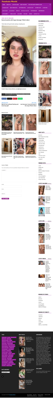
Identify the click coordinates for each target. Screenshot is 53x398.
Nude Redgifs (9, 358)
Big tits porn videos (5, 340)
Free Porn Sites (42, 143)
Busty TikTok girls (6, 95)
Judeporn (40, 159)
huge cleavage (13, 95)
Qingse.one (41, 167)
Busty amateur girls (11, 344)
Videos (30, 13)
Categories (5, 13)
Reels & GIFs (13, 13)
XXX (39, 154)
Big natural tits (13, 337)
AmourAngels (41, 303)
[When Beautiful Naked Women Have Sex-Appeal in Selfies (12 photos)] (22, 348)
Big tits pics (9, 338)
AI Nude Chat (5, 7)
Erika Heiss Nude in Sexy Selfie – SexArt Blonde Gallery (48, 187)
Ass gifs (8, 337)
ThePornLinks (41, 138)
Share (5, 98)
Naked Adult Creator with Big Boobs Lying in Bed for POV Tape (48, 286)
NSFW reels (4, 358)
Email (3, 189)
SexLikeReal (41, 23)
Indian (40, 320)
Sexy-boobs (9, 359)
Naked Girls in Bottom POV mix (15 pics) (30, 370)
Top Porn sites (22, 7)
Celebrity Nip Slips (42, 34)
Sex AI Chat (5, 10)
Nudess (40, 169)
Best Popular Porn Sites (43, 136)
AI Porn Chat (38, 7)
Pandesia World (12, 394)
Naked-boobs (11, 355)
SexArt (40, 302)
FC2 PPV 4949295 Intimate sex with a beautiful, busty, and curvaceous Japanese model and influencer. (47, 266)
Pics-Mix (25, 13)
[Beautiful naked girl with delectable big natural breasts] (42, 245)
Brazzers (40, 135)
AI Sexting (45, 7)
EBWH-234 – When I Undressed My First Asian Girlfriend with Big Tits (48, 277)
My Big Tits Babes (42, 37)
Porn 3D (34, 394)
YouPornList (41, 147)
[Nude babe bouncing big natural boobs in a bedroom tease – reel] (42, 234)
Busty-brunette (9, 343)
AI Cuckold (11, 10)
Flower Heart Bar (42, 179)
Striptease (13, 364)
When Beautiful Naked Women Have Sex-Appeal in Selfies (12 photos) (30, 349)
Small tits (8, 364)
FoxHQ (40, 35)
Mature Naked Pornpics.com (35, 4)
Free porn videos (5, 352)
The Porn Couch (42, 155)
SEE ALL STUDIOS (42, 307)
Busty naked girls (5, 346)
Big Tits (6, 18)
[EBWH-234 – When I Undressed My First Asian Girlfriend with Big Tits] (42, 275)
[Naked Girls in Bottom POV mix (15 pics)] (22, 369)
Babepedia (41, 39)
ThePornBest (41, 140)
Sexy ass (14, 359)
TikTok (3, 18)
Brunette (13, 341)
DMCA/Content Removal (32, 395)
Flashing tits (9, 350)
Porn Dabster (41, 152)
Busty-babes (4, 343)
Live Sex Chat (30, 7)
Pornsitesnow (41, 145)
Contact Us (40, 395)
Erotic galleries (11, 349)
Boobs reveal (9, 341)
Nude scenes (4, 359)
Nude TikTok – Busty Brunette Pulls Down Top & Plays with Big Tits (19, 157)
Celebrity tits (12, 347)
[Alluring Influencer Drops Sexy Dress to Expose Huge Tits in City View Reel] (42, 223)
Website (3, 193)
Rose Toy (9, 4)
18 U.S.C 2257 (47, 394)
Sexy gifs (10, 361)
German (40, 318)
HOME (3, 4)
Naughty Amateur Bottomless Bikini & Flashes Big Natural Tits (31, 157)
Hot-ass (10, 352)
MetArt (40, 297)
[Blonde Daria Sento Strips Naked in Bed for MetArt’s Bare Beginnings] (42, 196)
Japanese (41, 316)
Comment (4, 170)
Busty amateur (4, 344)
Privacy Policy (40, 394)
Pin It (15, 98)
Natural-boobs (10, 356)
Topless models (9, 365)
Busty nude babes (12, 346)
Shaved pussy (11, 362)
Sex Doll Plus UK (25, 10)
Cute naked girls (5, 349)
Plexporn (40, 172)
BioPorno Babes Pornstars (44, 170)
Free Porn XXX (42, 27)
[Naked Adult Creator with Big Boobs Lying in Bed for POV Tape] (42, 283)
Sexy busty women (5, 361)
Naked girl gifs (4, 356)
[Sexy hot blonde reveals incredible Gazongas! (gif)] (22, 380)
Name (3, 184)
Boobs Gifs (4, 341)
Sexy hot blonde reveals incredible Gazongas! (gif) (29, 381)
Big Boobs (41, 32)
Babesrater (41, 25)
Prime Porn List (42, 141)
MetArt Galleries (4, 355)
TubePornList (41, 148)
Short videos (4, 364)
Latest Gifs (41, 221)
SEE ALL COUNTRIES (43, 324)
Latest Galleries (43, 183)
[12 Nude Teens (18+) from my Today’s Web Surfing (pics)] (22, 358)
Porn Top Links (42, 157)
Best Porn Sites (13, 7)
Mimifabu (40, 174)
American (40, 314)
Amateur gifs (4, 337)
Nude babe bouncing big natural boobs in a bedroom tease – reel (19, 133)
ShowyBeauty (41, 305)
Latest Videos (42, 258)
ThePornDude (34, 10)
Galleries (19, 13)
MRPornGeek (41, 10)
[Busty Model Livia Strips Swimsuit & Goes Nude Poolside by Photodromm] (42, 207)
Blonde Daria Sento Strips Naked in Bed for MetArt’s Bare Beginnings (47, 199)
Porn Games (29, 394)
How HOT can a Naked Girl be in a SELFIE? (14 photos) (29, 338)
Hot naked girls (4, 353)
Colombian (41, 321)
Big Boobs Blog (42, 30)
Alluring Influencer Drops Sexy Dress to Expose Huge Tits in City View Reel (7, 133)
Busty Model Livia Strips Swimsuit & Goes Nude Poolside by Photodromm (47, 210)
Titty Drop (3, 365)
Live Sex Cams (15, 4)
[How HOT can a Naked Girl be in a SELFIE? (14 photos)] (22, 337)
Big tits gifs (4, 338)
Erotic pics (3, 350)
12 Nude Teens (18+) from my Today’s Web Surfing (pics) (30, 360)
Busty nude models (5, 347)
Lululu (40, 165)
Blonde (11, 340)
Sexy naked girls (5, 362)
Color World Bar (42, 177)
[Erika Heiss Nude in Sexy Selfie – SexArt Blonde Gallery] (42, 186)
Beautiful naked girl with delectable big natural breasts (31, 133)
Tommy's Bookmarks (43, 150)
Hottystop (41, 28)
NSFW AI (18, 10)
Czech (40, 323)
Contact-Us (36, 13)
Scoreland (41, 300)
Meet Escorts (23, 4)
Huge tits (9, 353)
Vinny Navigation (42, 176)
